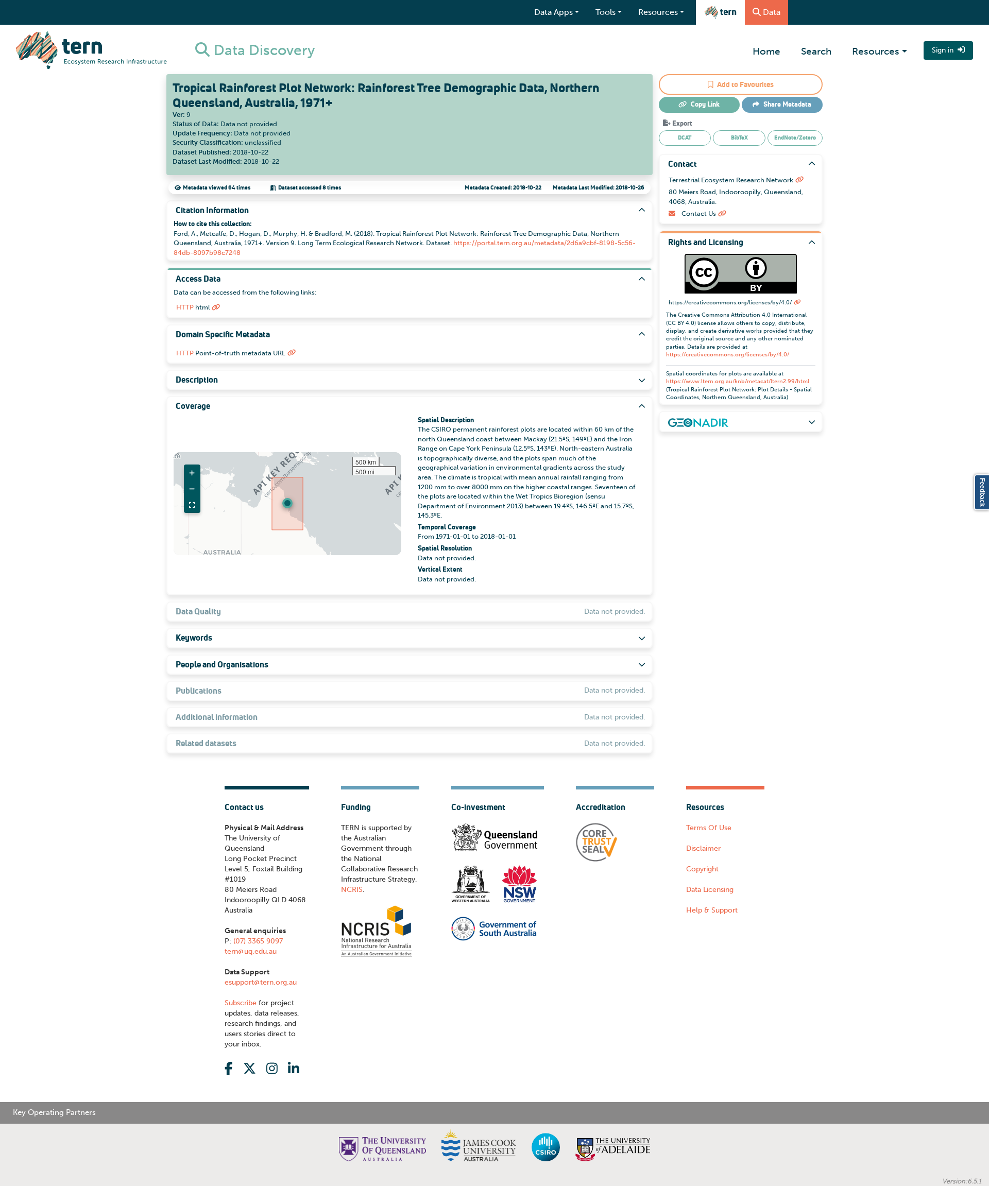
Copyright (702, 869)
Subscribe (241, 1003)
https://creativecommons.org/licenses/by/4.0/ (727, 354)
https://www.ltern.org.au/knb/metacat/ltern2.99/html (737, 381)
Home (766, 51)
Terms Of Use (708, 827)
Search (816, 51)
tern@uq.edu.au (251, 951)
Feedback (982, 492)
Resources (875, 51)
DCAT (684, 137)
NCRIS (352, 889)
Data (771, 12)
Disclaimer (703, 848)
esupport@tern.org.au (261, 982)
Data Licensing (710, 889)
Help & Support (712, 910)
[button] (287, 503)
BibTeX (739, 137)
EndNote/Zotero (795, 137)
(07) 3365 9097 (257, 941)
